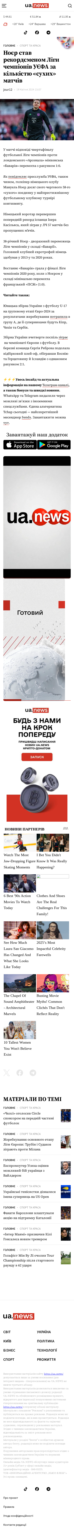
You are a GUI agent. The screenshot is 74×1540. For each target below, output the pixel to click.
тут (6, 422)
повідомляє (17, 176)
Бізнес (9, 1350)
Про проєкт (10, 1498)
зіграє (63, 337)
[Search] (69, 5)
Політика (45, 1341)
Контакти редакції (14, 1525)
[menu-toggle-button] (4, 5)
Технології (47, 1350)
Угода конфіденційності (18, 1516)
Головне (9, 46)
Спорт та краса (30, 46)
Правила (8, 1507)
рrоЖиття (46, 1359)
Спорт (8, 1359)
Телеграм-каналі (55, 385)
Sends (26, 417)
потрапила (58, 316)
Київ (7, 1341)
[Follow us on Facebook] (37, 33)
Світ (7, 1332)
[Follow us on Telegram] (48, 33)
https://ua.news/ (53, 1373)
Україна (44, 1332)
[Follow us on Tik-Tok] (26, 33)
